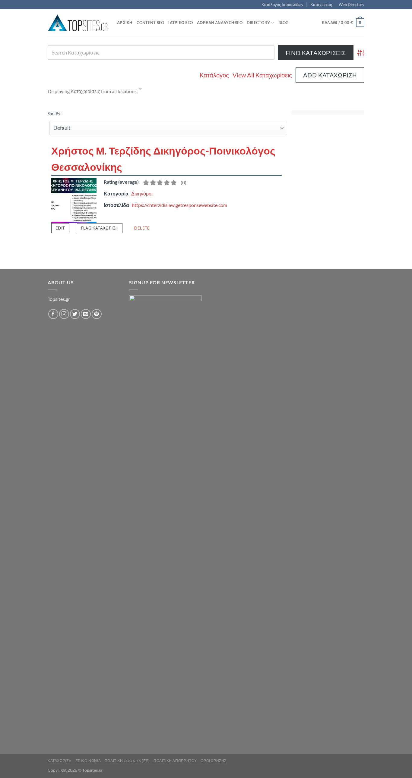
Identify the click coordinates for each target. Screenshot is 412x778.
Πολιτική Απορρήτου (175, 760)
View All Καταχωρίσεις (262, 75)
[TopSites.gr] (78, 22)
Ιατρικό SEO (180, 22)
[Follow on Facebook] (53, 314)
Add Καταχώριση (330, 75)
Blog (283, 22)
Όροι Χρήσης (214, 760)
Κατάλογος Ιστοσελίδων (282, 4)
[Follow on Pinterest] (97, 314)
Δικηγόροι (142, 193)
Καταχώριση (321, 4)
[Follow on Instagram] (64, 314)
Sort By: (54, 113)
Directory (258, 22)
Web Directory (351, 4)
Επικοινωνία (88, 760)
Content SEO (150, 22)
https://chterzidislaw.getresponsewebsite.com (179, 205)
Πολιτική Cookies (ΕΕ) (127, 760)
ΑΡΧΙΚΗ (124, 22)
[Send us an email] (86, 314)
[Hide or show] (140, 90)
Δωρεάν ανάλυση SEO (219, 22)
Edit (60, 228)
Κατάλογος (214, 75)
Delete (142, 228)
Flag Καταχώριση (100, 228)
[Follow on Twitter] (75, 314)
